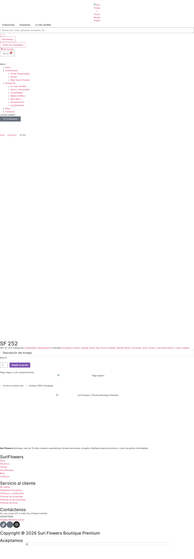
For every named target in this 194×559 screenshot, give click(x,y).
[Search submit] (2, 35)
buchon (76, 347)
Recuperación (44, 347)
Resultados (7, 39)
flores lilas (94, 347)
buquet (84, 347)
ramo (144, 347)
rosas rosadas (182, 347)
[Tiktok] (3, 524)
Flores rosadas (108, 347)
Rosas (152, 347)
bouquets (67, 347)
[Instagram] (16, 524)
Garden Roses (124, 347)
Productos (12, 135)
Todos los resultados (12, 45)
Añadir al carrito (20, 365)
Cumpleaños (30, 347)
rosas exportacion (165, 347)
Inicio (2, 135)
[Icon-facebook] (10, 524)
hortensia (136, 347)
